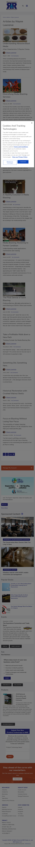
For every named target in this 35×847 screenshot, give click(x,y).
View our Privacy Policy (19, 157)
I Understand (23, 161)
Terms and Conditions (21, 147)
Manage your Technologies (10, 162)
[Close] (32, 123)
